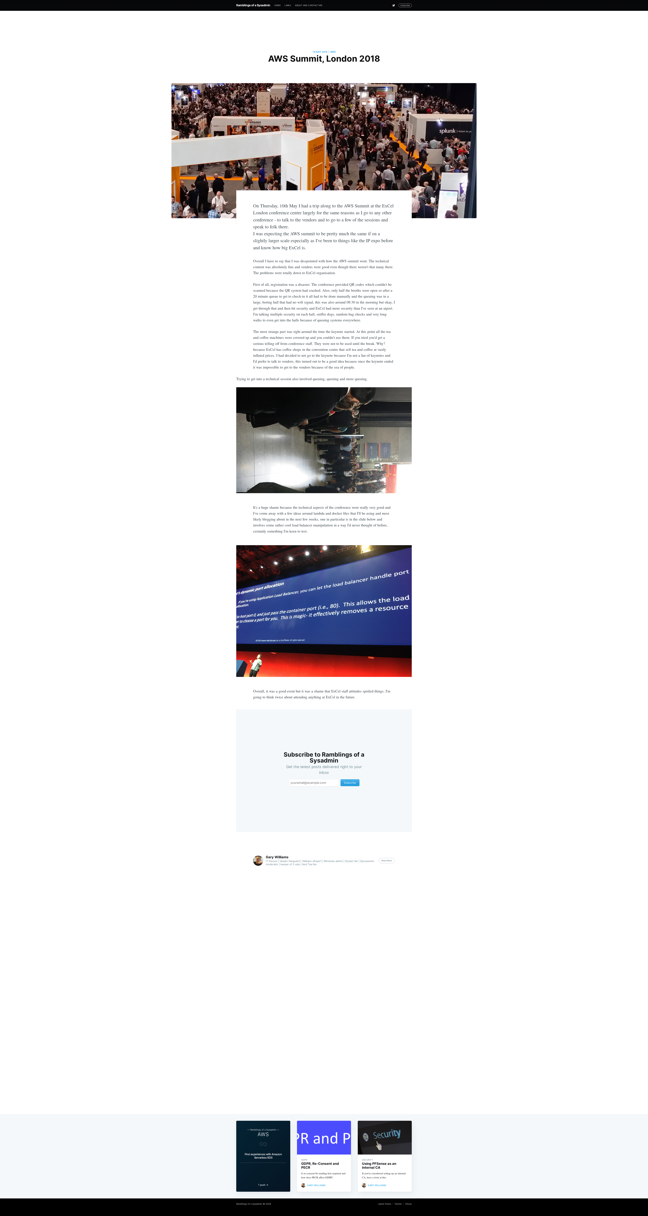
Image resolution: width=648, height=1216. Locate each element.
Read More (386, 860)
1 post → (263, 1184)
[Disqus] (324, 951)
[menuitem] (277, 5)
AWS (333, 51)
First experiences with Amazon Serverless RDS (263, 1155)
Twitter (398, 1203)
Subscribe (405, 5)
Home (277, 5)
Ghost (408, 1203)
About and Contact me (308, 5)
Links (288, 5)
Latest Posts (384, 1203)
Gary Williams (277, 857)
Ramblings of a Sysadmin (253, 5)
